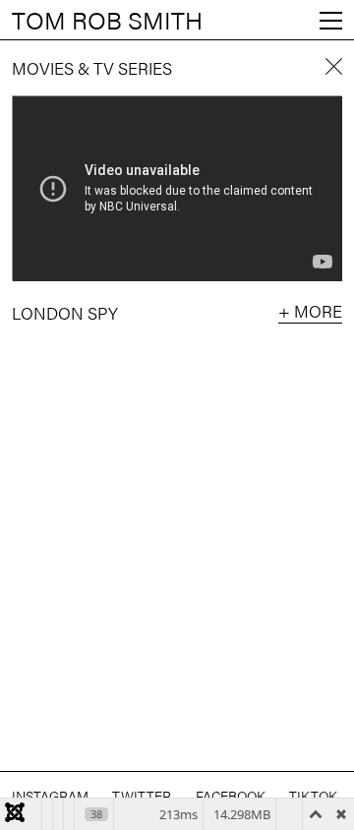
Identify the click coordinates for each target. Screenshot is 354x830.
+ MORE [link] (310, 312)
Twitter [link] (141, 795)
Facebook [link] (231, 795)
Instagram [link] (50, 795)
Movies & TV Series (92, 67)
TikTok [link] (313, 795)
